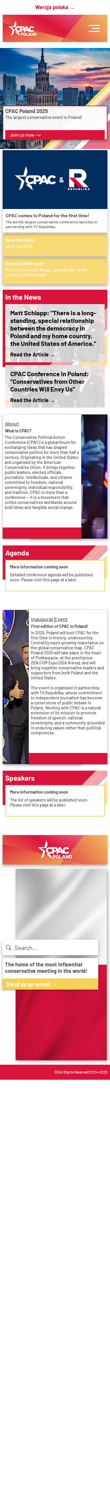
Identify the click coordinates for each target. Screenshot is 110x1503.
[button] (42, 533)
